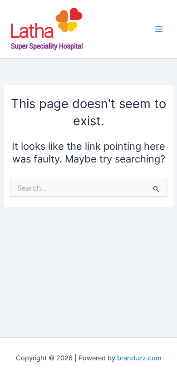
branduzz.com (139, 358)
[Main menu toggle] (159, 29)
